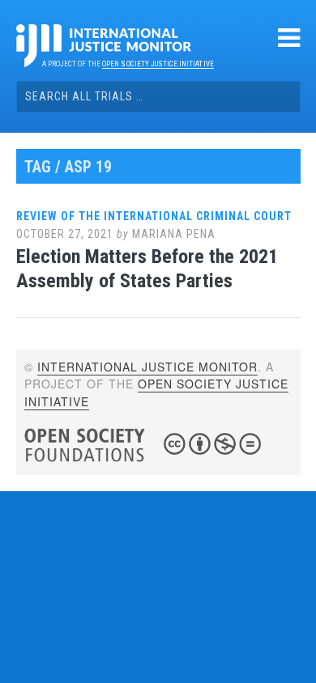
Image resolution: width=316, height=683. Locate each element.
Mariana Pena (174, 233)
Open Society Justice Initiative (157, 64)
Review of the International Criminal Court (154, 216)
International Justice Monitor (147, 366)
